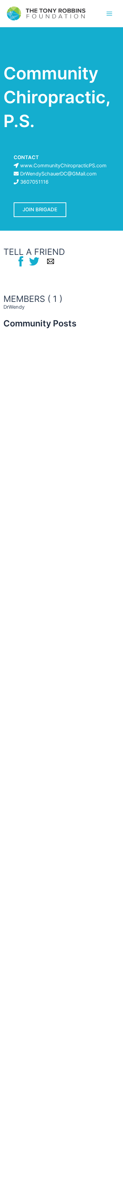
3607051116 (34, 182)
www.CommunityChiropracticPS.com (63, 166)
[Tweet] (34, 261)
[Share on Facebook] (20, 261)
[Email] (50, 261)
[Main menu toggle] (109, 13)
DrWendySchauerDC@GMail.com (58, 174)
